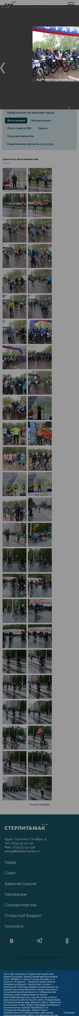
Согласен (69, 1012)
